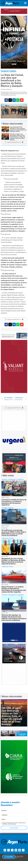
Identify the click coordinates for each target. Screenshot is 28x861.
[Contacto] (19, 850)
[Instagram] (8, 850)
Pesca (11, 566)
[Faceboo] (5, 850)
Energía (4, 508)
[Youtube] (16, 850)
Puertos (4, 479)
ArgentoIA (20, 857)
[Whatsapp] (23, 850)
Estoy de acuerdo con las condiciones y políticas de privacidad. (14, 823)
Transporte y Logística (8, 71)
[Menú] (25, 3)
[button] (6, 100)
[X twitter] (12, 850)
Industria (5, 538)
